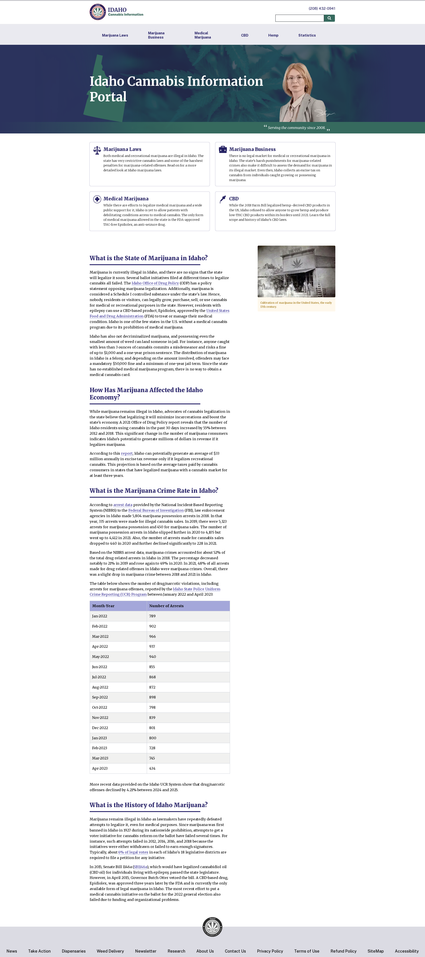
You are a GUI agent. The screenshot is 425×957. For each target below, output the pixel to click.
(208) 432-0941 (322, 8)
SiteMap (376, 951)
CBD (244, 35)
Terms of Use (306, 951)
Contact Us (235, 951)
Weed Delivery (110, 951)
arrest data (122, 505)
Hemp (273, 35)
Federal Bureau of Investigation (156, 510)
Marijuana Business (156, 35)
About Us (205, 951)
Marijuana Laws (115, 35)
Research (176, 951)
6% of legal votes (133, 852)
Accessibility (407, 951)
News (11, 951)
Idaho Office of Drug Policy (155, 283)
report (126, 453)
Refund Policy (343, 951)
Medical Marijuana (203, 35)
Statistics (307, 35)
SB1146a (140, 867)
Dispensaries (74, 951)
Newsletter (145, 951)
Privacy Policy (270, 951)
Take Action (39, 951)
